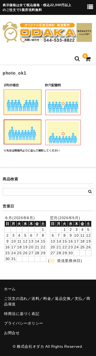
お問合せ (12, 333)
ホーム (10, 289)
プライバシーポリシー (23, 323)
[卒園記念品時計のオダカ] (47, 39)
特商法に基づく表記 (21, 314)
